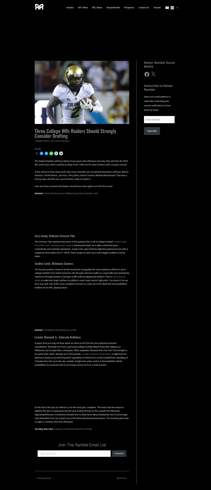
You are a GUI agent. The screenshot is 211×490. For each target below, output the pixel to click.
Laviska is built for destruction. (96, 354)
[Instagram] (172, 8)
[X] (153, 74)
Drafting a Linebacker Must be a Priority (73, 429)
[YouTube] (167, 8)
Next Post (123, 478)
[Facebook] (147, 74)
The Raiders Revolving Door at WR (59, 330)
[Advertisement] (105, 34)
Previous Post (43, 478)
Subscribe (119, 453)
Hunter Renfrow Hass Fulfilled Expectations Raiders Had (70, 193)
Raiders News (42, 141)
